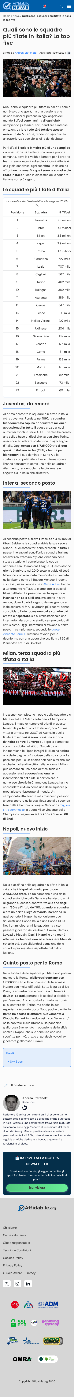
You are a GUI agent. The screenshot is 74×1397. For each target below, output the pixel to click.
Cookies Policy (13, 1258)
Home (6, 16)
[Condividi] (68, 53)
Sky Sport (16, 1062)
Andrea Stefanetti (25, 52)
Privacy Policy (12, 1265)
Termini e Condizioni (17, 1250)
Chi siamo (10, 1228)
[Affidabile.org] (16, 6)
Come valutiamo (14, 1235)
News (16, 16)
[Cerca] (61, 6)
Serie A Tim (52, 584)
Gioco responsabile (16, 1243)
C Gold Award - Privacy (19, 1273)
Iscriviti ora (37, 1187)
